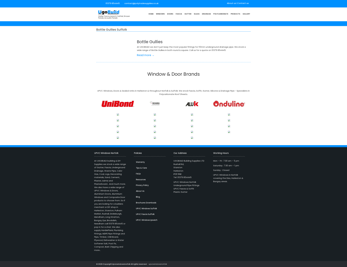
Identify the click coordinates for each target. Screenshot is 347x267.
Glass (197, 14)
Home (151, 14)
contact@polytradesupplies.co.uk (141, 3)
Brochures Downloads (146, 202)
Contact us (243, 3)
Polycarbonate (220, 14)
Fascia (179, 14)
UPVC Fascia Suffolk (145, 214)
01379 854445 (113, 3)
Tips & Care (141, 168)
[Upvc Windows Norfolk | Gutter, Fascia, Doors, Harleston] (108, 12)
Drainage (206, 14)
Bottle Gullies (150, 42)
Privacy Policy (142, 185)
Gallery (246, 14)
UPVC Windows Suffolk (146, 208)
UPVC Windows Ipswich (146, 220)
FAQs (138, 173)
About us (231, 3)
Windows (160, 14)
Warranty (140, 162)
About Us (140, 191)
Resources (141, 179)
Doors (170, 14)
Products (235, 14)
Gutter (187, 14)
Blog (138, 197)
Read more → (145, 55)
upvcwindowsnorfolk (158, 264)
